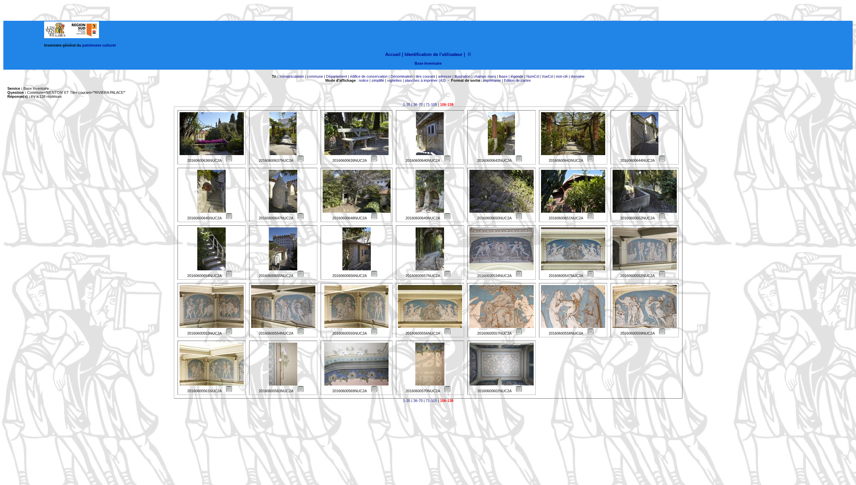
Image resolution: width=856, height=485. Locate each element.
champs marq (484, 76)
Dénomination (402, 76)
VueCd (547, 76)
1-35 (406, 104)
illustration (462, 76)
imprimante (492, 80)
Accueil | (394, 54)
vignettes (394, 80)
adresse (444, 76)
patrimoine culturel (99, 45)
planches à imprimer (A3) (425, 80)
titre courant (425, 76)
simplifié (377, 80)
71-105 (431, 104)
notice (363, 80)
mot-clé (562, 76)
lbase (503, 76)
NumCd (532, 76)
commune (315, 76)
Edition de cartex (517, 80)
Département (336, 76)
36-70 (418, 104)
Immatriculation (292, 76)
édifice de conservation (369, 76)
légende (517, 76)
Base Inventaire (428, 63)
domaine (577, 76)
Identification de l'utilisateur (433, 54)
